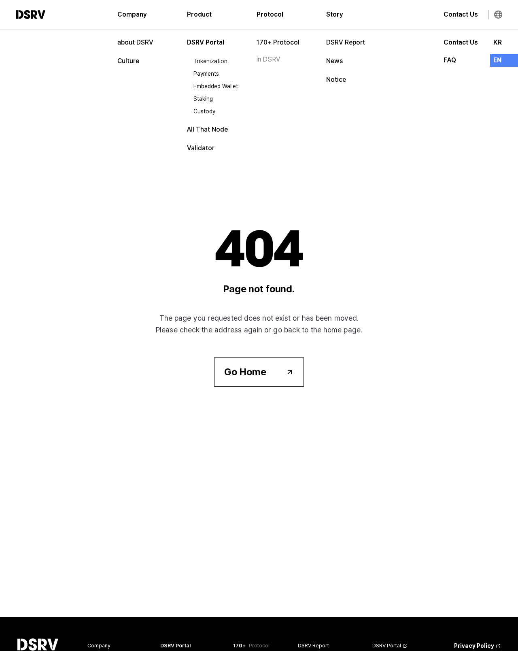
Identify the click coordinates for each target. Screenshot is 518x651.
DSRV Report (345, 42)
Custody (204, 111)
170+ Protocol (278, 42)
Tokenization (210, 61)
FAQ (450, 60)
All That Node (207, 129)
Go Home (245, 372)
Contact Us (461, 42)
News (334, 61)
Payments (206, 73)
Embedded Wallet (215, 86)
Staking (203, 99)
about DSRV (135, 42)
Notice (336, 79)
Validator (200, 148)
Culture (128, 61)
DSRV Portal (205, 42)
